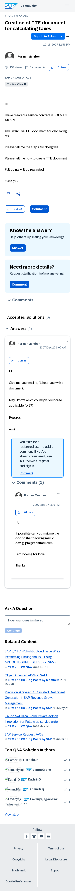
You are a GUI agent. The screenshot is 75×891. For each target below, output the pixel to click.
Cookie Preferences (19, 881)
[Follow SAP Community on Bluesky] (34, 836)
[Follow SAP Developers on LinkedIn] (48, 836)
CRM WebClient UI (16, 84)
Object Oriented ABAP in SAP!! (26, 675)
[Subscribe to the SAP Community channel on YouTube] (41, 836)
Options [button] (67, 36)
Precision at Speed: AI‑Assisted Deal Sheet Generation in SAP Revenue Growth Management (35, 698)
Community (28, 5)
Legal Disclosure (56, 859)
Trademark (19, 870)
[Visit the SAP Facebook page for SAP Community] (26, 836)
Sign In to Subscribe (48, 36)
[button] (52, 67)
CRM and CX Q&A (18, 15)
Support (56, 870)
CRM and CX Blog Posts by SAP (30, 708)
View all (10, 814)
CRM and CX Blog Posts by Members (34, 680)
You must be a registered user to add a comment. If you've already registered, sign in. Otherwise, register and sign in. (36, 454)
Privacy (18, 848)
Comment (39, 209)
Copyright (18, 859)
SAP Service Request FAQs (24, 734)
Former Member (29, 56)
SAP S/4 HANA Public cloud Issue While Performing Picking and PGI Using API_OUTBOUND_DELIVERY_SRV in (32, 657)
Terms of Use (56, 848)
